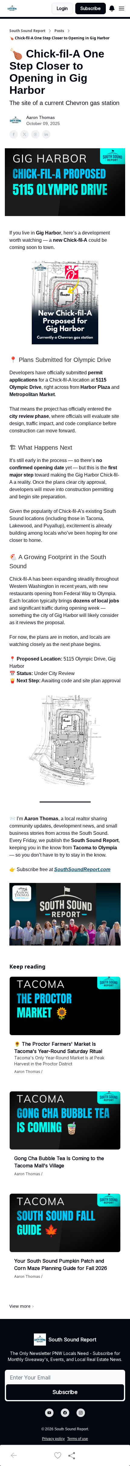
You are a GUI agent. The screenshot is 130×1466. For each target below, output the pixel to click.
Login (62, 8)
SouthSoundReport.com (82, 869)
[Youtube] (49, 1412)
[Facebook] (65, 1412)
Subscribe (90, 8)
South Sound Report (27, 30)
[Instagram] (80, 1412)
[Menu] (111, 7)
